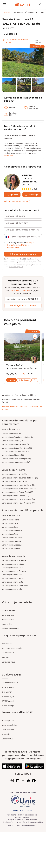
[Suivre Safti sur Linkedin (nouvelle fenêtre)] (18, 781)
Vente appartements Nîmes (13, 564)
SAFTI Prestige (8, 706)
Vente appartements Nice (12, 575)
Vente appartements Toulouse (14, 571)
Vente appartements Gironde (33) (15, 496)
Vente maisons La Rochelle (13, 538)
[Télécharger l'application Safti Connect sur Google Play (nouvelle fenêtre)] (34, 766)
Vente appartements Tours (12, 567)
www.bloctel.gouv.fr (16, 267)
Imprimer (20, 12)
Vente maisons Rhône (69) (12, 441)
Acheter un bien (8, 610)
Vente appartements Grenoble (14, 560)
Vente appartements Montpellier (15, 585)
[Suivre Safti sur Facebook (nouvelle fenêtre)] (23, 781)
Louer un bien (7, 624)
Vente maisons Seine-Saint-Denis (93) (17, 448)
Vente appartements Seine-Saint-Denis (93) (19, 488)
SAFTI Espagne (8, 696)
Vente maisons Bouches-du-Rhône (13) (17, 437)
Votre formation (8, 730)
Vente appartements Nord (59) (14, 474)
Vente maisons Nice (10, 523)
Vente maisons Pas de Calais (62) (15, 451)
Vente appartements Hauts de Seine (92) (18, 485)
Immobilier (6, 395)
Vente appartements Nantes (13, 578)
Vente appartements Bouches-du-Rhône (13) (20, 478)
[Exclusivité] (23, 62)
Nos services (7, 644)
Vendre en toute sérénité (12, 648)
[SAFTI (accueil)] (22, 4)
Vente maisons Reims (10, 520)
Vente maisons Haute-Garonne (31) (16, 462)
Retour (7, 12)
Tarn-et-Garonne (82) (24, 395)
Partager (31, 12)
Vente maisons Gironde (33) (13, 455)
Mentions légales (22, 817)
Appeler (14, 194)
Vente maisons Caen (10, 527)
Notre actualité (8, 687)
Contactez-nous (8, 662)
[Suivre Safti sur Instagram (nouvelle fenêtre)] (12, 781)
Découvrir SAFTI (8, 739)
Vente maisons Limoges (11, 541)
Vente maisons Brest (10, 534)
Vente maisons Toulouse (12, 530)
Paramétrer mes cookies (33, 822)
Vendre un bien (8, 615)
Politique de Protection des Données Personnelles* (22, 245)
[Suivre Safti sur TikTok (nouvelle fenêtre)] (34, 781)
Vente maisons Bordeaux (12, 545)
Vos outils (6, 734)
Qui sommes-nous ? (10, 683)
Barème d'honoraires (12, 822)
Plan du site (11, 815)
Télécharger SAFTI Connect (23, 305)
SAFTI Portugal (8, 701)
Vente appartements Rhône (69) (15, 481)
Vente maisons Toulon (11, 548)
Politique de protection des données (22, 820)
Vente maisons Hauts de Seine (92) (16, 444)
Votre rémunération (9, 725)
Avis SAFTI (6, 657)
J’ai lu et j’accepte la (22, 245)
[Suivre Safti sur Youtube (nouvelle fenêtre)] (28, 781)
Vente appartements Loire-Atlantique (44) (19, 499)
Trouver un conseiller (10, 629)
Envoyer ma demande (25, 254)
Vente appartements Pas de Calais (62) (18, 492)
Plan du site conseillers (27, 815)
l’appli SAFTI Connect (20, 290)
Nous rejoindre (8, 720)
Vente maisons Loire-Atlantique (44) (16, 459)
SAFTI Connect (8, 653)
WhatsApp (33, 194)
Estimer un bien (8, 619)
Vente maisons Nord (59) (12, 434)
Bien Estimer (7, 692)
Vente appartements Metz (12, 582)
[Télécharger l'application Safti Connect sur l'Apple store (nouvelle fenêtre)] (12, 766)
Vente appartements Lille (12, 589)
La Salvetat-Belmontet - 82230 (17, 41)
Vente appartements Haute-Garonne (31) (18, 503)
